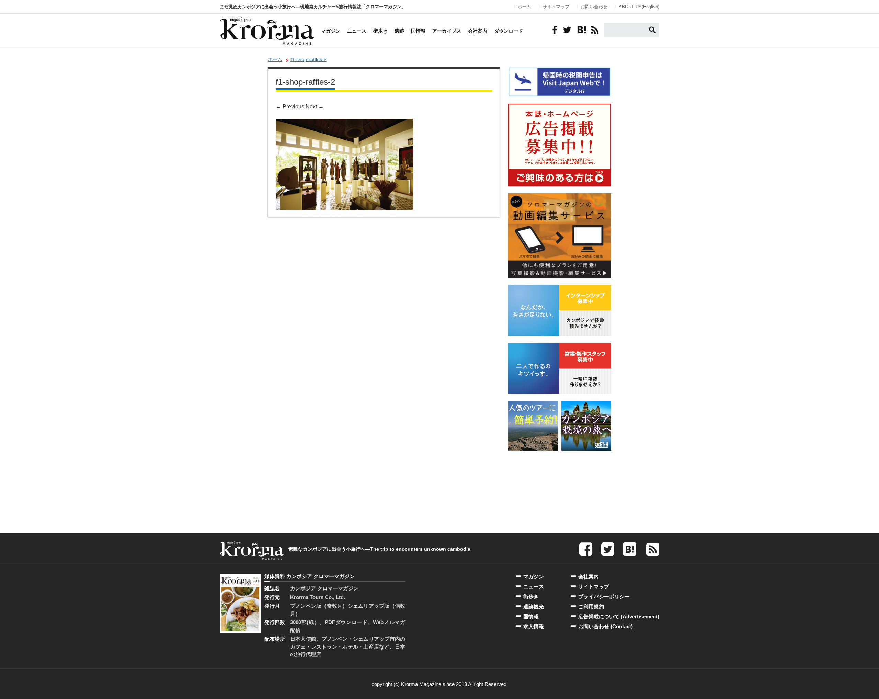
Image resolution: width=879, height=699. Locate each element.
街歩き (380, 31)
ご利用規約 (591, 606)
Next (315, 107)
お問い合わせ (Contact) (605, 626)
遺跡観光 (533, 606)
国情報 (418, 31)
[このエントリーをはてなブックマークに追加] (581, 30)
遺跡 (399, 31)
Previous (290, 107)
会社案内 (477, 31)
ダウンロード (508, 31)
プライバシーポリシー (604, 596)
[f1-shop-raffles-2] (344, 123)
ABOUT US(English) (639, 6)
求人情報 (533, 626)
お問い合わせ (594, 6)
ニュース (356, 31)
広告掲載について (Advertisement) (618, 616)
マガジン (330, 31)
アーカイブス (446, 31)
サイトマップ (556, 6)
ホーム (524, 6)
